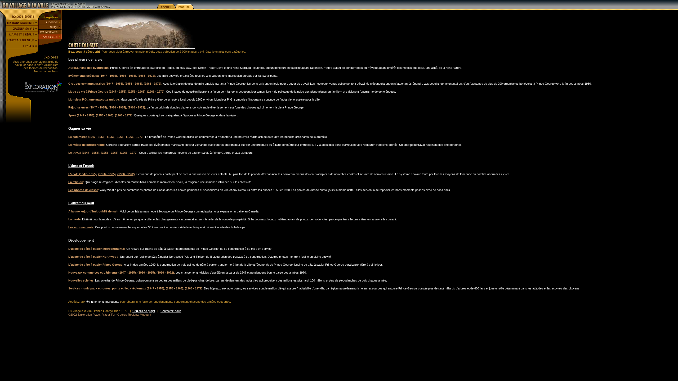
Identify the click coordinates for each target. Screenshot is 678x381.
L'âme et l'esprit (81, 166)
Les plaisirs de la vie (85, 59)
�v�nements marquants (102, 301)
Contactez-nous (170, 310)
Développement (81, 240)
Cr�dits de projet (143, 310)
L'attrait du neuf (81, 203)
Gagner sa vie (79, 128)
